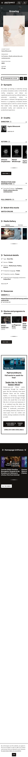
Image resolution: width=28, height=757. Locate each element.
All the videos (6, 486)
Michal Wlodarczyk (16, 160)
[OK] (14, 754)
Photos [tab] (7, 225)
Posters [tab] (20, 225)
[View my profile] (25, 2)
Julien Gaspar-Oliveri (15, 383)
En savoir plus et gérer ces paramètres (11, 751)
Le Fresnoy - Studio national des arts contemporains (13, 190)
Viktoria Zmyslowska (5, 160)
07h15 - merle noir (5, 327)
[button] (19, 230)
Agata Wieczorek (6, 51)
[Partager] (21, 78)
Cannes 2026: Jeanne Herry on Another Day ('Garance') (12, 471)
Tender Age (9, 382)
